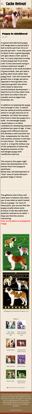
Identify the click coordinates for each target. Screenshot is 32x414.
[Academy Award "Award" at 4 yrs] (21, 343)
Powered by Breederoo (16, 410)
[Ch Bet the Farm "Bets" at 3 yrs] (21, 374)
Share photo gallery (17, 387)
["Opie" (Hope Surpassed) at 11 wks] (10, 325)
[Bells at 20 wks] (10, 359)
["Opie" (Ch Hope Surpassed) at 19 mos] (21, 325)
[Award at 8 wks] (10, 343)
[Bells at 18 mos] (21, 359)
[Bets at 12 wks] (10, 374)
